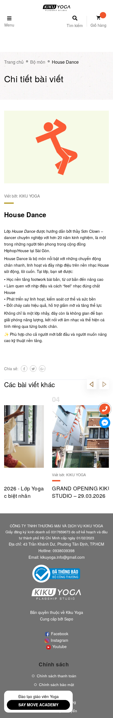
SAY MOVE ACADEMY (38, 704)
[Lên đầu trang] (102, 705)
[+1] (42, 368)
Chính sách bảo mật (56, 684)
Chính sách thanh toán (56, 676)
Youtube (59, 646)
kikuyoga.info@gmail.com (62, 557)
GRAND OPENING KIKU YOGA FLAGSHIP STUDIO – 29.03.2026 (56, 491)
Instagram (59, 640)
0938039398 (64, 550)
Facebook (59, 633)
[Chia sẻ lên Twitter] (33, 368)
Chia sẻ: (11, 368)
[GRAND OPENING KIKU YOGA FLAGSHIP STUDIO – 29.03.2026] (56, 436)
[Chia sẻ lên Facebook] (24, 368)
